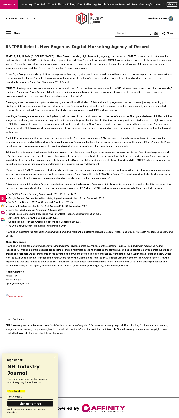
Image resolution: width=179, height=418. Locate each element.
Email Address (16, 391)
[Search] (149, 33)
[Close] (54, 357)
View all (172, 4)
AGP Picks (9, 4)
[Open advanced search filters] (156, 33)
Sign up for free (30, 403)
